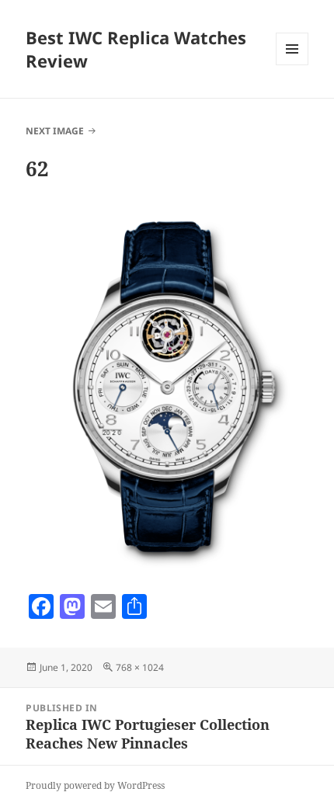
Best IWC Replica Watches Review (136, 49)
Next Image (55, 130)
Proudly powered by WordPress (95, 785)
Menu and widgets (292, 64)
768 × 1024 (140, 667)
